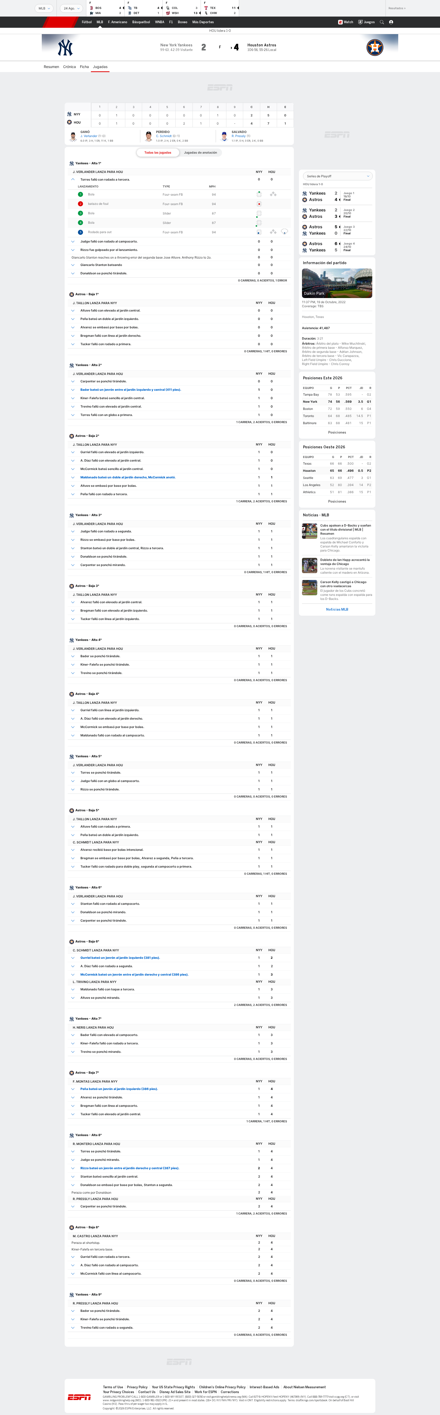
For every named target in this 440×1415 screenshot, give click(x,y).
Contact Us (147, 1392)
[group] (337, 196)
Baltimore (310, 423)
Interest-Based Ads (264, 1387)
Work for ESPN (206, 1392)
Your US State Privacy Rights (173, 1387)
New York (310, 401)
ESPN (60, 22)
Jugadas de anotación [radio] (200, 152)
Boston (308, 409)
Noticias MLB (337, 609)
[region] (192, 115)
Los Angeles (311, 485)
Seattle (308, 478)
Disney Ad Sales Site (175, 1392)
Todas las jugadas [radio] (157, 152)
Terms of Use (113, 1387)
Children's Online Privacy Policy (222, 1387)
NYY (77, 114)
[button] (382, 22)
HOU (77, 122)
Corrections (230, 1392)
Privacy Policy (137, 1387)
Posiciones (337, 432)
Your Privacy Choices (118, 1392)
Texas (307, 463)
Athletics (309, 492)
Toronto (308, 416)
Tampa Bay (311, 394)
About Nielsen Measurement (304, 1387)
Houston (309, 471)
